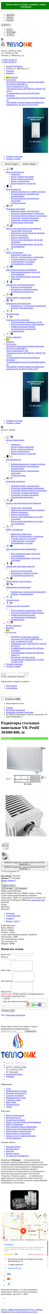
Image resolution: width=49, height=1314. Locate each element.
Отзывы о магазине (14, 156)
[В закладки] (7, 888)
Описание (10, 913)
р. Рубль (10, 35)
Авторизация (11, 688)
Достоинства (6, 981)
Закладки (10, 1151)
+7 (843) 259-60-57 (9, 62)
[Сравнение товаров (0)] (2, 693)
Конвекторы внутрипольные (18, 1133)
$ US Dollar (11, 32)
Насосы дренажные (19, 235)
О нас (8, 1089)
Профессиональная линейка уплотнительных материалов (23, 328)
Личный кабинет (13, 1147)
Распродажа (11, 80)
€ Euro (9, 30)
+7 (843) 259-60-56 (9, 60)
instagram (10, 73)
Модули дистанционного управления (27, 257)
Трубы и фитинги (13, 1138)
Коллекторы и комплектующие (24, 289)
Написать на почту (29, 1312)
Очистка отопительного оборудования (27, 324)
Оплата (10, 18)
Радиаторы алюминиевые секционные (27, 213)
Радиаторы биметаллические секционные (29, 216)
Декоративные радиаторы (22, 222)
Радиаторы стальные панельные (25, 220)
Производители (12, 1104)
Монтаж (10, 20)
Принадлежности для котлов (23, 183)
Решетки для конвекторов (22, 308)
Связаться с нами (13, 1100)
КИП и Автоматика (14, 1124)
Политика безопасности (16, 1093)
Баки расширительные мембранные (21, 1127)
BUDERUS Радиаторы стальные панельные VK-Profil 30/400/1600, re (25, 83)
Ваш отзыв (5, 970)
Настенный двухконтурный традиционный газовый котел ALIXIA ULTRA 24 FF (25, 103)
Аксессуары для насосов (21, 231)
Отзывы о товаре (13, 159)
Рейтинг (4, 957)
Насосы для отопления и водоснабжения (23, 1122)
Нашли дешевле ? (8, 880)
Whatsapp (10, 71)
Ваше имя (5, 954)
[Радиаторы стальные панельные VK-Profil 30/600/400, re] (5, 850)
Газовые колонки (18, 203)
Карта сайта (11, 1102)
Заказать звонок (14, 1079)
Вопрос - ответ (13, 921)
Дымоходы (15, 174)
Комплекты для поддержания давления (28, 233)
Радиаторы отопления (15, 1015)
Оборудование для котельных (18, 1131)
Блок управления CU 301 (17, 86)
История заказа (12, 1149)
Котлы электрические (20, 181)
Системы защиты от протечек (24, 259)
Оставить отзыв (8, 1011)
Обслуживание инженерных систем (26, 322)
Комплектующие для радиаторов (25, 211)
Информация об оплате (16, 1098)
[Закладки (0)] (2, 696)
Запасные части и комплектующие (21, 1136)
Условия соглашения (15, 1095)
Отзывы (10, 918)
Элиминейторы (17, 331)
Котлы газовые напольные (22, 177)
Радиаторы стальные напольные (25, 218)
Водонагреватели (13, 1118)
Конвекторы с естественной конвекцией (28, 306)
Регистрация (11, 686)
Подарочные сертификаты (17, 1156)
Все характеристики (36, 900)
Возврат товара (12, 1153)
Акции (9, 1107)
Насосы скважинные (20, 237)
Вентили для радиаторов (21, 287)
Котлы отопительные (15, 1115)
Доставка (10, 15)
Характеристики (13, 916)
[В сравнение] (21, 888)
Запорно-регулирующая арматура (20, 1129)
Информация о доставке (16, 1091)
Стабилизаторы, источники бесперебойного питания (23, 263)
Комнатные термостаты (21, 255)
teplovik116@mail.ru (14, 66)
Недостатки (6, 992)
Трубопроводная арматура (22, 292)
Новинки (12, 77)
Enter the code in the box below (15, 1001)
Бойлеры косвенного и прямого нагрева (28, 192)
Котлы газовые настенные (22, 179)
